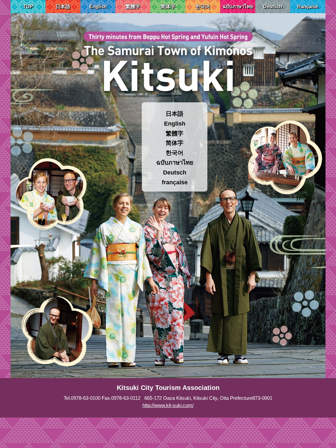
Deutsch (272, 6)
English (98, 6)
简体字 (167, 6)
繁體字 (132, 6)
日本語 (62, 6)
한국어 (202, 6)
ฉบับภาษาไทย (237, 6)
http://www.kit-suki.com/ (168, 405)
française (307, 6)
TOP (28, 6)
